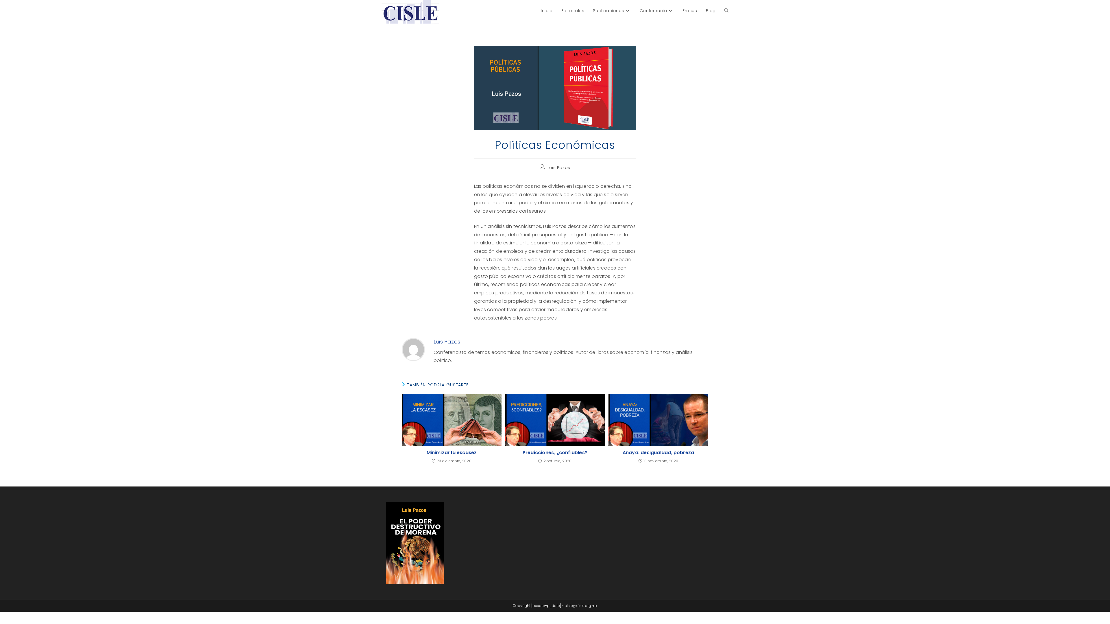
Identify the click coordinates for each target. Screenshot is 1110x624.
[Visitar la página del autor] (413, 349)
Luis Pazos (558, 167)
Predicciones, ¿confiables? (555, 453)
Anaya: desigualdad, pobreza (658, 453)
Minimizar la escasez (452, 453)
